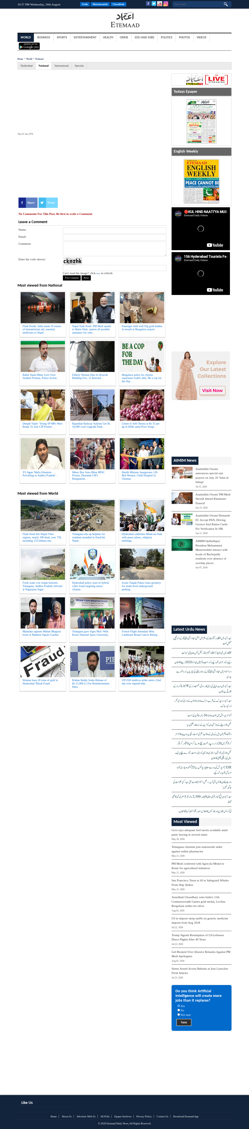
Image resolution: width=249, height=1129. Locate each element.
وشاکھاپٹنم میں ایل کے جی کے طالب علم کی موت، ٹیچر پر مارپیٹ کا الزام (203, 734)
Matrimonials (100, 4)
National (39, 59)
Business (43, 37)
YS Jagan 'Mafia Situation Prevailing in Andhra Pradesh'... (40, 474)
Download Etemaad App (186, 1116)
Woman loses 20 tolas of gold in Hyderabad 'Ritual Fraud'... (40, 682)
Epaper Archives (123, 1116)
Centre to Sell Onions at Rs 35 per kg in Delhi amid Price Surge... (141, 425)
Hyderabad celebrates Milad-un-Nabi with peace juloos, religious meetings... (142, 537)
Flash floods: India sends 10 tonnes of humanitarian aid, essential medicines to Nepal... (42, 329)
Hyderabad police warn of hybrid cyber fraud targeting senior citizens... (90, 586)
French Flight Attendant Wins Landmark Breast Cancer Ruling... (141, 633)
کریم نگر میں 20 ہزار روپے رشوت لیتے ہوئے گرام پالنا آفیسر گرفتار (204, 743)
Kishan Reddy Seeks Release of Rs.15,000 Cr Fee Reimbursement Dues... (90, 683)
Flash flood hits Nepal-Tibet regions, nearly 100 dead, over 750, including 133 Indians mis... (42, 537)
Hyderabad (26, 65)
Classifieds (118, 4)
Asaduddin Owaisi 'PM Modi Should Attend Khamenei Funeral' (213, 499)
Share (31, 202)
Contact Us (162, 1116)
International (62, 65)
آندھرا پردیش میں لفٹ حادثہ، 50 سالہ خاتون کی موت (209, 715)
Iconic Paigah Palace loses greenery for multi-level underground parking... (141, 586)
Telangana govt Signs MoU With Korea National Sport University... (91, 633)
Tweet (51, 202)
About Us (67, 1116)
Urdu (85, 4)
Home (20, 59)
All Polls (105, 1116)
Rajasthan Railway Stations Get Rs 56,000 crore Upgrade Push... (91, 425)
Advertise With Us (86, 1116)
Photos (184, 37)
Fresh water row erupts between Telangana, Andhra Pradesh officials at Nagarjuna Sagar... (42, 586)
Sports (62, 37)
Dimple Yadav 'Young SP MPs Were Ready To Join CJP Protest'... (42, 425)
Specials (79, 65)
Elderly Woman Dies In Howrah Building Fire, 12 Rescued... (90, 376)
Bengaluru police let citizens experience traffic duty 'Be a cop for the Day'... (142, 378)
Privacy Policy (144, 1116)
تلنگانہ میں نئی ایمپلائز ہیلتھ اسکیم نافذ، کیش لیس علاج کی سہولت (206, 653)
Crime (124, 37)
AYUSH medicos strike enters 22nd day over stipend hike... (141, 682)
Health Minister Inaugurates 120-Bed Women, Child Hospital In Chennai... (140, 475)
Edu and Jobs (144, 37)
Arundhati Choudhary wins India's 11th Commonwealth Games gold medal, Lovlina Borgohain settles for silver (198, 901)
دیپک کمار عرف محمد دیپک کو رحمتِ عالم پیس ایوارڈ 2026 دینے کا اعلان (202, 662)
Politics (166, 37)
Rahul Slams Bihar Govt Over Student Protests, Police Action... (41, 376)
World (26, 37)
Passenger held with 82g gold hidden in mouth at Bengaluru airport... (142, 328)
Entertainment (85, 37)
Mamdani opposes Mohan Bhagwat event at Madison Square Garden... (42, 633)
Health (108, 37)
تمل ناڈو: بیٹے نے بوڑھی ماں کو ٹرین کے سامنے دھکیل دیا (209, 724)
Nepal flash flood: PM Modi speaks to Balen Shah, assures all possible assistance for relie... (91, 329)
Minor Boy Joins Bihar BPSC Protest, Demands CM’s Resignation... (88, 475)
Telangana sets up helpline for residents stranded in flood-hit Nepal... (88, 537)
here (98, 273)
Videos (201, 37)
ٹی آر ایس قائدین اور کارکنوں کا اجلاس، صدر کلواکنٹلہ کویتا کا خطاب (205, 811)
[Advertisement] (49, 20)
